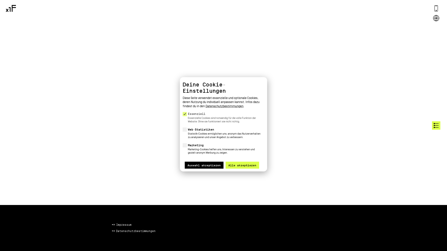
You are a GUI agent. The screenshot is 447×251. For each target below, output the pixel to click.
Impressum (123, 224)
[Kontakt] (436, 8)
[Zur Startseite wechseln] (11, 8)
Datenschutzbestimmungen (136, 231)
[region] (223, 120)
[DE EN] (436, 18)
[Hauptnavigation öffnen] (436, 125)
